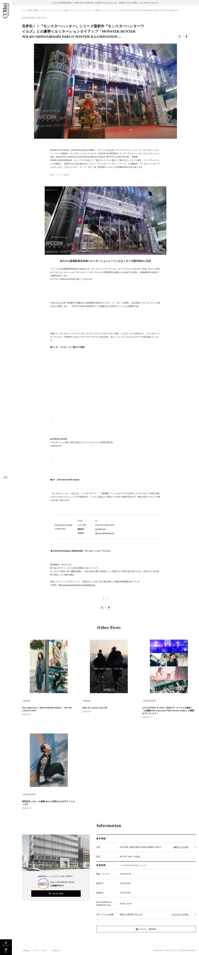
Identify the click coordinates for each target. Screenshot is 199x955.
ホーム (24, 10)
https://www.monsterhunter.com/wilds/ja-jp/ (76, 585)
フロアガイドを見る (179, 914)
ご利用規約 (26, 950)
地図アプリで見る (180, 847)
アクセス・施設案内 (147, 929)
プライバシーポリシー (41, 950)
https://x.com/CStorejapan (104, 533)
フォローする (57, 893)
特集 (30, 10)
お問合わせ (56, 950)
